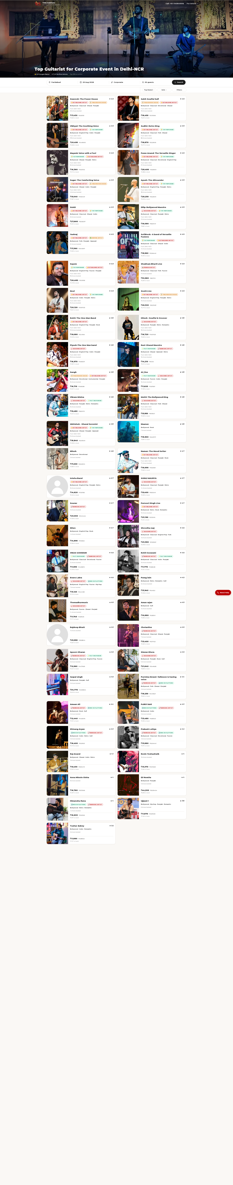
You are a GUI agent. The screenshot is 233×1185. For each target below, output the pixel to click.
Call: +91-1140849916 (175, 3)
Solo (163, 90)
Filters (179, 90)
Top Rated (148, 90)
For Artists (191, 3)
